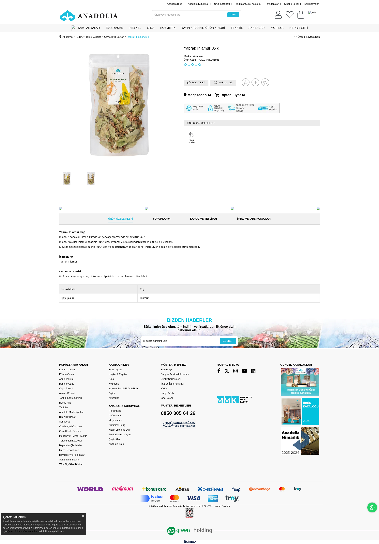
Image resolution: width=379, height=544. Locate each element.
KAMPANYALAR (89, 27)
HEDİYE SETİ (298, 27)
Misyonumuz (115, 420)
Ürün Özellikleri (120, 218)
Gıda (111, 379)
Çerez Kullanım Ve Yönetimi (22, 531)
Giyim (112, 393)
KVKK (164, 388)
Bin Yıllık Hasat (67, 417)
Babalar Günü (66, 383)
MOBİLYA (277, 27)
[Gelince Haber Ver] (265, 82)
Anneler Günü (66, 379)
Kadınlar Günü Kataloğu (248, 4)
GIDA (150, 27)
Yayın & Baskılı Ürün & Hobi (123, 388)
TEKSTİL (237, 27)
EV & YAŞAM (115, 27)
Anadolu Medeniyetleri (71, 412)
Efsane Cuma (66, 374)
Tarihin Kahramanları (70, 398)
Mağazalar (273, 4)
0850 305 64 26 (178, 413)
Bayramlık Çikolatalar (70, 445)
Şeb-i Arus (64, 421)
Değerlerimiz (116, 415)
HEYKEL (135, 27)
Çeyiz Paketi (66, 388)
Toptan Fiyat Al (232, 95)
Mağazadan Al (199, 95)
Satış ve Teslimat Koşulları (175, 374)
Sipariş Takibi (291, 4)
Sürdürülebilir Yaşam (120, 434)
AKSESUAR (257, 27)
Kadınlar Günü (67, 369)
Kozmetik (114, 383)
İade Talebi (167, 398)
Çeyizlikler (114, 439)
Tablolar (63, 407)
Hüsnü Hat (65, 402)
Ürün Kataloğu (222, 4)
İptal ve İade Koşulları (254, 218)
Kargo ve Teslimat (203, 218)
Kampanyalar (311, 4)
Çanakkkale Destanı (70, 431)
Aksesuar (114, 398)
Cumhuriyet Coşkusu (70, 426)
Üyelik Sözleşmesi (171, 379)
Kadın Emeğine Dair (119, 429)
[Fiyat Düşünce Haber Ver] (255, 82)
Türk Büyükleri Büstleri (71, 464)
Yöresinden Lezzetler (70, 440)
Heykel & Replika (118, 374)
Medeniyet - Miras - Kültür (73, 436)
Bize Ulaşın (167, 369)
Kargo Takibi (167, 393)
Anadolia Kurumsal (198, 4)
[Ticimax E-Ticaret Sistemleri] (190, 542)
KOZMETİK (167, 27)
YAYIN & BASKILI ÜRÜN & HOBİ (203, 27)
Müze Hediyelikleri (69, 450)
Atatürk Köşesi (67, 393)
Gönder (228, 341)
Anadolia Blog (174, 4)
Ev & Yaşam (115, 369)
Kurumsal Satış (117, 425)
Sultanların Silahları (69, 459)
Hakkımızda (115, 410)
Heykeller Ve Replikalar (71, 455)
